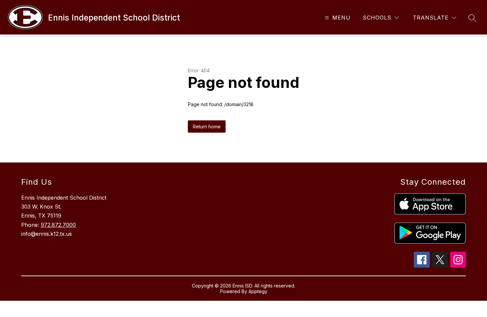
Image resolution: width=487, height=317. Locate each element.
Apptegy (257, 291)
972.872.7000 (58, 225)
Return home (207, 126)
